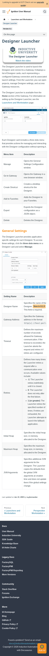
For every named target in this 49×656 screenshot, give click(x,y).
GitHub (5, 620)
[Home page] (4, 19)
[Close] (47, 4)
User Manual (8, 531)
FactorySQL (7, 562)
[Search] (44, 11)
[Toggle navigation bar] (4, 11)
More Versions (9, 574)
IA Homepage (8, 612)
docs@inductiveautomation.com (24, 643)
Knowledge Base (10, 543)
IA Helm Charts (9, 548)
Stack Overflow (9, 589)
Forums (5, 593)
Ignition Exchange (10, 597)
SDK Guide (7, 539)
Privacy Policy (9, 624)
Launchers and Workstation (15, 103)
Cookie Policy (8, 628)
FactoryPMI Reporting (12, 570)
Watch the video (23, 61)
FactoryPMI (7, 566)
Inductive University (11, 535)
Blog (4, 616)
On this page (9, 34)
